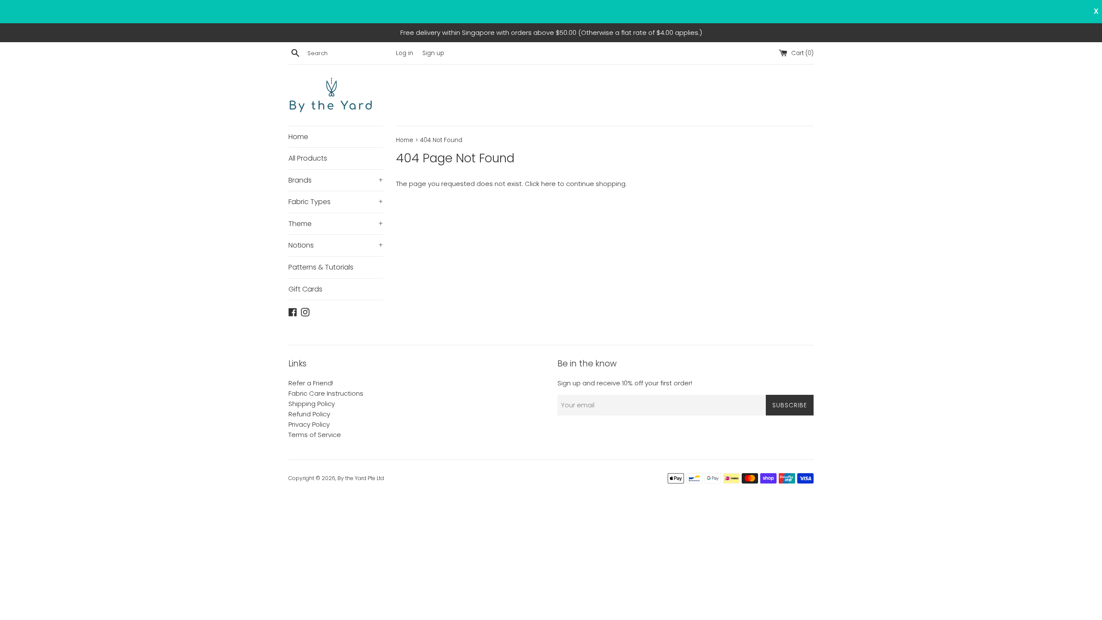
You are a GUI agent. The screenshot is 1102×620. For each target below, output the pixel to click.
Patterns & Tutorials (320, 267)
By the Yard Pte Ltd (360, 478)
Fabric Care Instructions (325, 393)
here (548, 183)
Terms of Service (314, 434)
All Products (307, 158)
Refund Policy (309, 413)
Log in (404, 53)
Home (298, 137)
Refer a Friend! (310, 383)
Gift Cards (305, 289)
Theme (335, 224)
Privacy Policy (309, 424)
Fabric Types (335, 202)
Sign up (433, 53)
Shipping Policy (311, 403)
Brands (335, 180)
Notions (335, 245)
